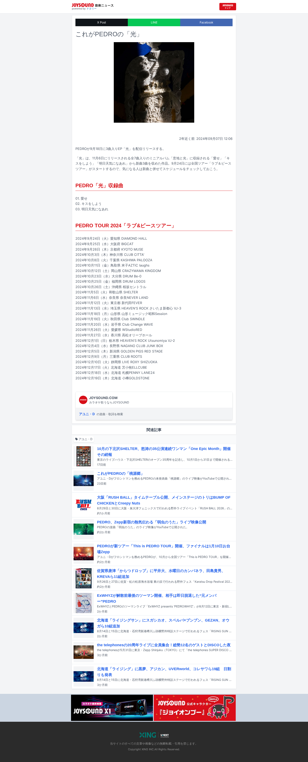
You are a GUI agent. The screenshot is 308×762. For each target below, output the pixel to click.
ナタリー (92, 8)
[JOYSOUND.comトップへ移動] (227, 6)
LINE (154, 22)
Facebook (206, 22)
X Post (101, 22)
